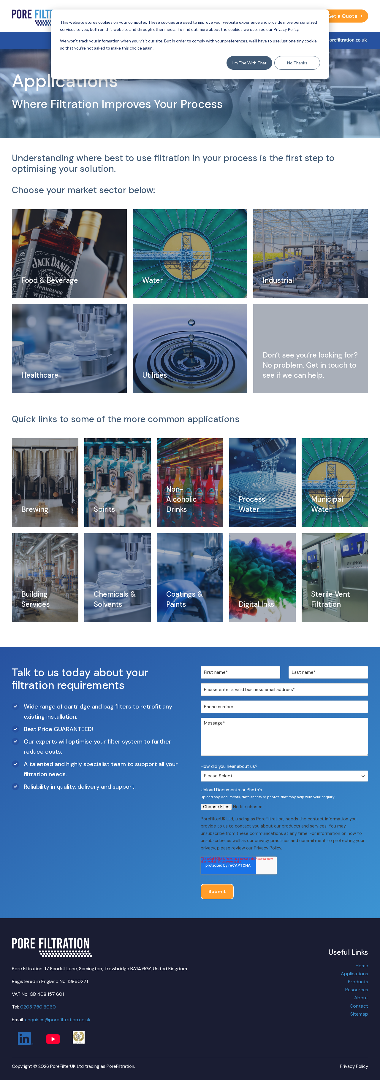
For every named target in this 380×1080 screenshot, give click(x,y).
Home (362, 966)
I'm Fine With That (249, 62)
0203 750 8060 (38, 1007)
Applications (354, 974)
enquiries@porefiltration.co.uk (58, 1020)
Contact (359, 1006)
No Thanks (297, 62)
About (361, 998)
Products (358, 982)
